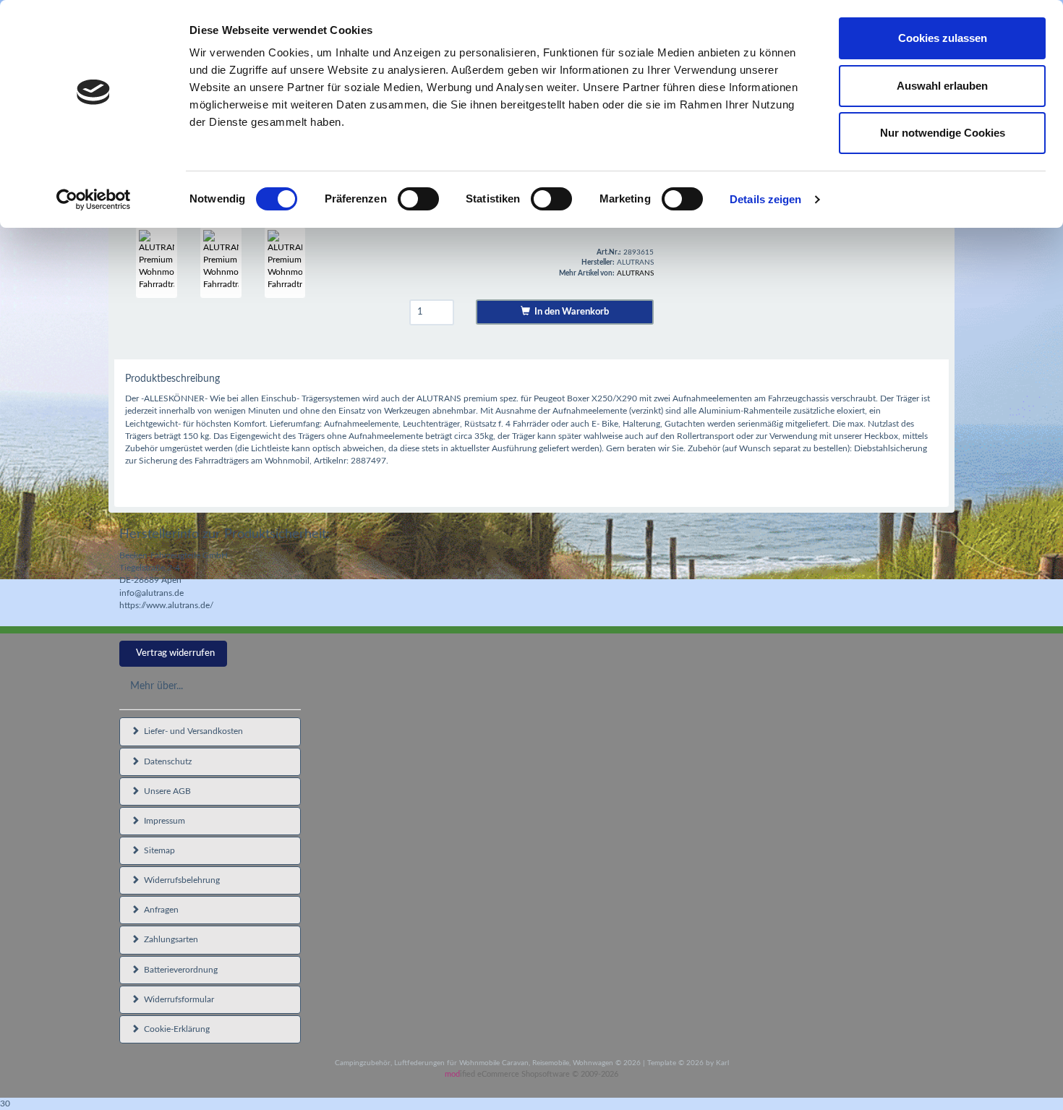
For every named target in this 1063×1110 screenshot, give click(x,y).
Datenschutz (166, 761)
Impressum (162, 820)
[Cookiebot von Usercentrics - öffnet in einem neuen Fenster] (93, 199)
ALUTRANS (635, 273)
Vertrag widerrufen (175, 653)
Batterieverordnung (179, 969)
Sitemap (157, 850)
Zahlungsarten (169, 939)
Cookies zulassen (942, 38)
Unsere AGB (165, 791)
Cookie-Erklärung (175, 1029)
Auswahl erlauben (942, 86)
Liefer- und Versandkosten (191, 731)
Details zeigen (765, 199)
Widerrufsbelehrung (180, 880)
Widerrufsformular (177, 999)
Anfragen (159, 909)
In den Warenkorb (569, 312)
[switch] (418, 198)
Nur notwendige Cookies (942, 133)
